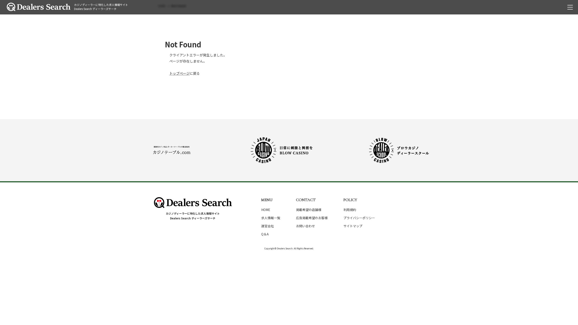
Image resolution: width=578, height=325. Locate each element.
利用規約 (349, 209)
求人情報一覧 (270, 218)
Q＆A (265, 234)
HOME (265, 209)
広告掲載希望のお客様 (312, 218)
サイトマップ (352, 226)
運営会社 (267, 226)
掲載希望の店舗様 (308, 209)
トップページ (179, 73)
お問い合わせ (305, 226)
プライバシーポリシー (359, 218)
